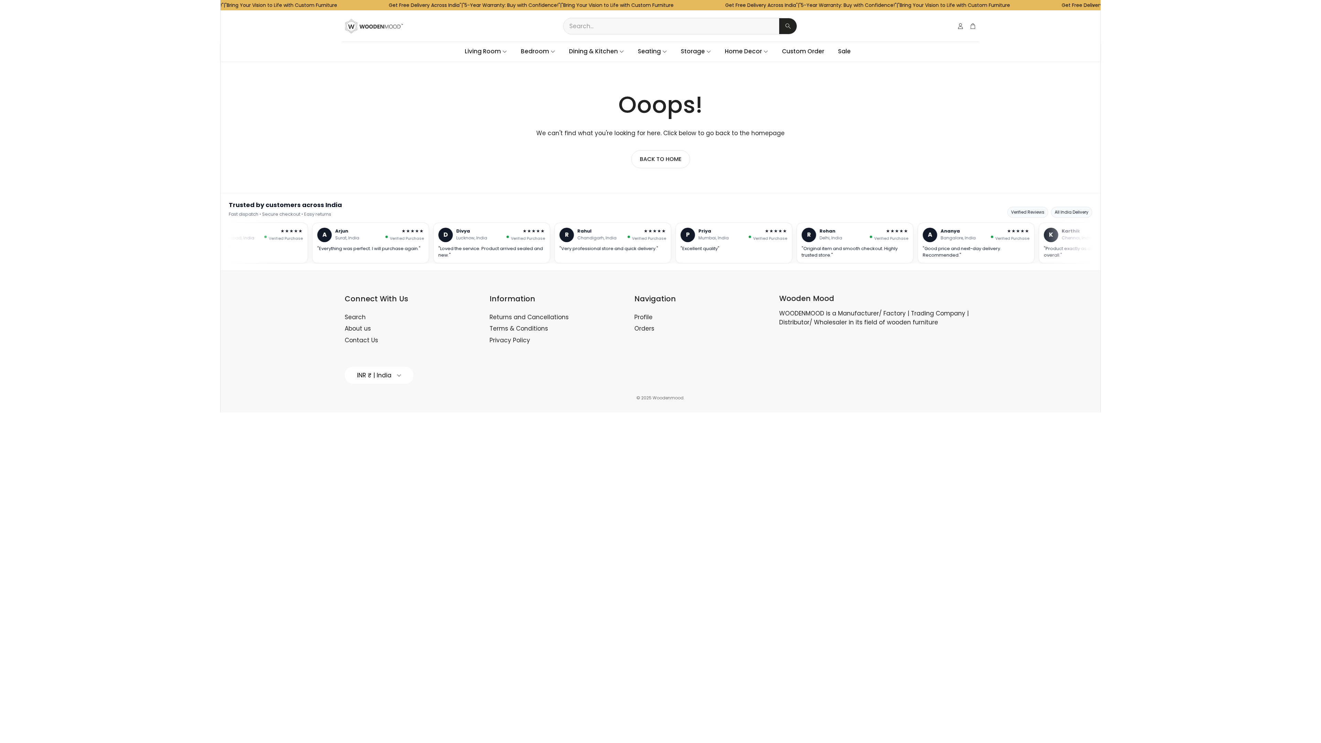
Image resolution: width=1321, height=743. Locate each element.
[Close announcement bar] (1093, 5)
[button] (680, 26)
